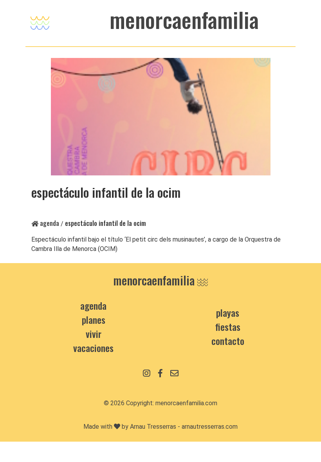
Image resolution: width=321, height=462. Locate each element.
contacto (227, 341)
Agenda (48, 223)
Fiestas (227, 326)
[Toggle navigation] (39, 21)
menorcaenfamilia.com (186, 403)
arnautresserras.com (210, 426)
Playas (227, 312)
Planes (93, 319)
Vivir (93, 334)
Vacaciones (93, 348)
